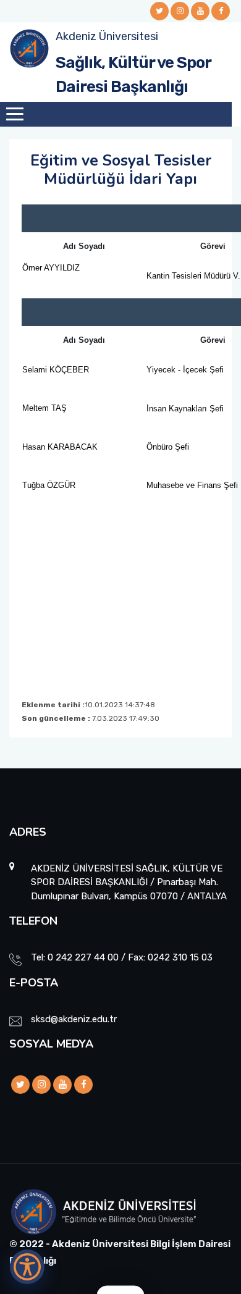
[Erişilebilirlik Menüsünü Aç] (27, 1267)
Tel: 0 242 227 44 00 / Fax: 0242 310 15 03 (122, 957)
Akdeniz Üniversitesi (107, 36)
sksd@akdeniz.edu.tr (74, 1019)
